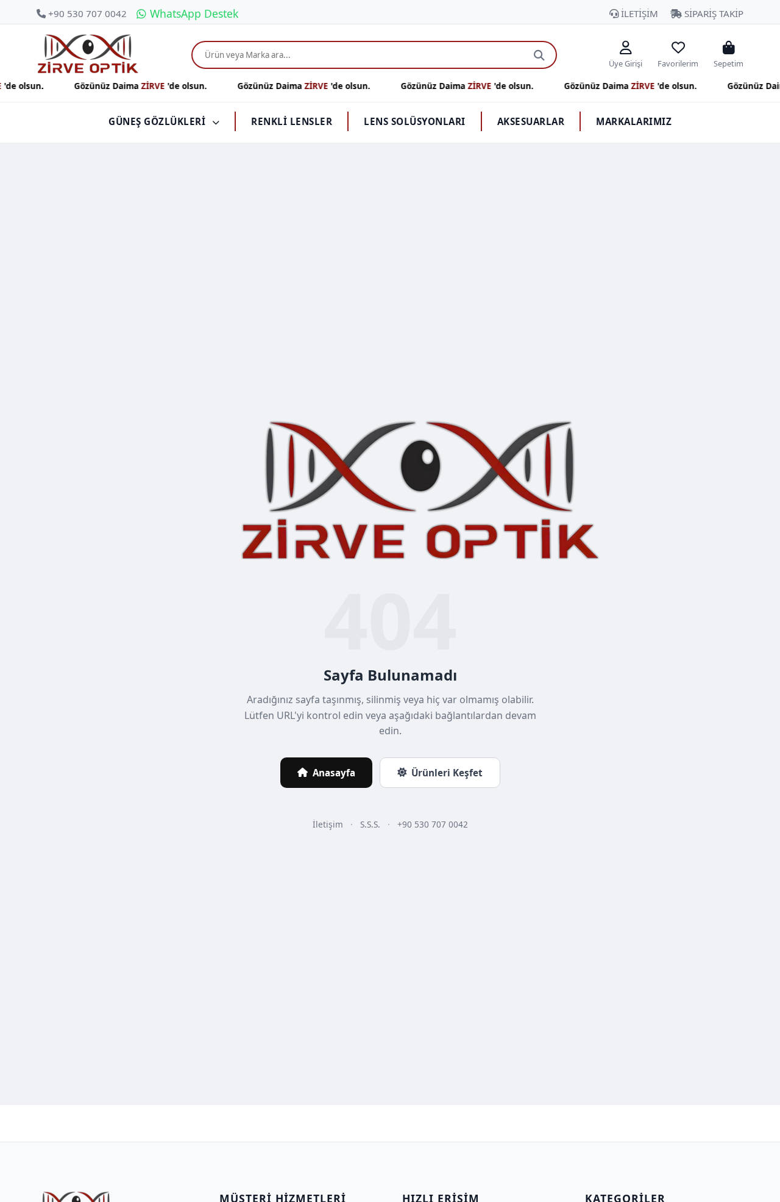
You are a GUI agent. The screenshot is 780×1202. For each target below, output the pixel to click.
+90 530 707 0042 (86, 13)
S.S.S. (370, 824)
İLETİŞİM (638, 13)
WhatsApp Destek (192, 13)
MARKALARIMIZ (634, 121)
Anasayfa (334, 773)
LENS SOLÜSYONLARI (415, 121)
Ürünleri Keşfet (447, 773)
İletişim (328, 824)
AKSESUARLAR (531, 121)
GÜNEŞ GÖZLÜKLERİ (158, 121)
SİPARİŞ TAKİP (712, 13)
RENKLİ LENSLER (291, 121)
